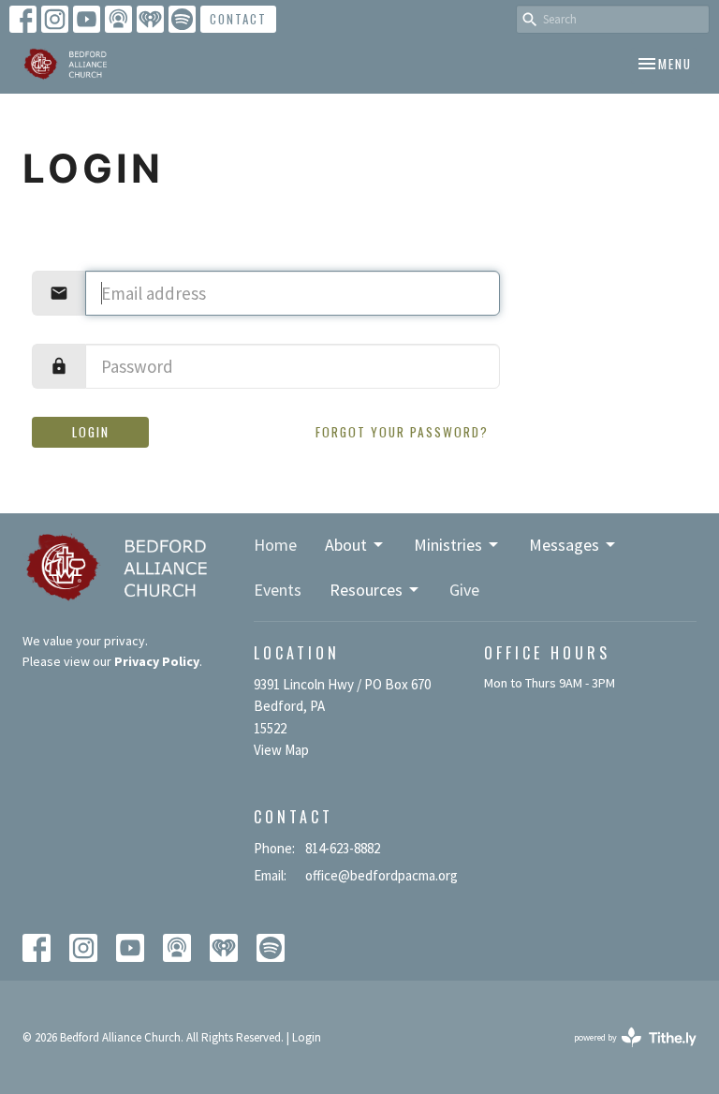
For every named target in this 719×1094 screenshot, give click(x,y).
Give (464, 589)
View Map (281, 750)
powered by (623, 1053)
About (346, 544)
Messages (564, 544)
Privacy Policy (156, 661)
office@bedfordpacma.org (381, 875)
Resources (366, 589)
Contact (238, 18)
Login (91, 431)
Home (275, 544)
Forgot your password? (402, 431)
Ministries (448, 544)
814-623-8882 (342, 848)
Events (277, 589)
